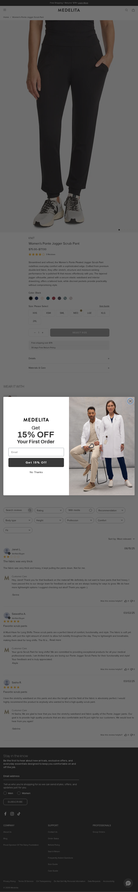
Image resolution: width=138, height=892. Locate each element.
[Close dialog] (130, 401)
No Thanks (36, 472)
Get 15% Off (36, 462)
